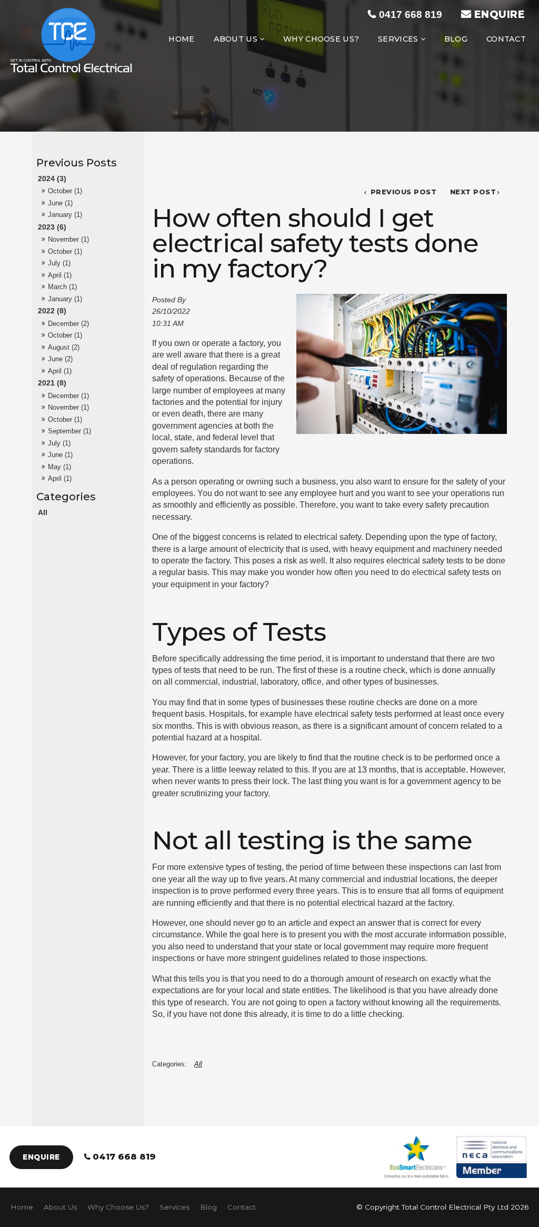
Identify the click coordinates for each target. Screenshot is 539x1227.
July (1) (59, 263)
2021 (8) (52, 383)
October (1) (65, 191)
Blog (455, 39)
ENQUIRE (499, 14)
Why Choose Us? (321, 39)
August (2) (63, 347)
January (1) (65, 215)
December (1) (68, 396)
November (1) (68, 239)
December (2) (68, 324)
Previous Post (402, 192)
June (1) (60, 203)
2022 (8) (52, 310)
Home (181, 39)
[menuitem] (21, 1207)
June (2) (60, 359)
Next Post (473, 192)
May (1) (59, 467)
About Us (235, 39)
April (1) (60, 275)
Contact (506, 39)
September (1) (69, 431)
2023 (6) (52, 227)
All (42, 512)
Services (398, 39)
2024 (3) (52, 178)
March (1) (62, 287)
